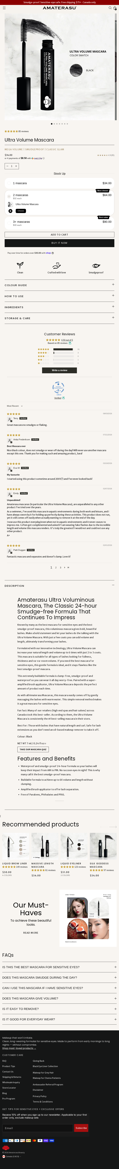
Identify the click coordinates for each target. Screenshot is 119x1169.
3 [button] (60, 567)
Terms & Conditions (43, 1101)
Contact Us (7, 1071)
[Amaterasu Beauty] (59, 7)
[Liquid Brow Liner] (15, 846)
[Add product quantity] (7, 166)
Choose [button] (21, 211)
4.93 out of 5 (67, 340)
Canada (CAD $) (12, 1157)
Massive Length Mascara (42, 865)
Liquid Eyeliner (71, 863)
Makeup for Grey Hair (43, 1072)
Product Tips (8, 1066)
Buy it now (59, 243)
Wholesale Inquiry (11, 1082)
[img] (13, 414)
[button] (11, 131)
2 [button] (55, 567)
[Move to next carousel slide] (113, 827)
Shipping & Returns (11, 1077)
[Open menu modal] (4, 8)
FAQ (4, 1061)
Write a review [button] (59, 370)
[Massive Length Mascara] (44, 846)
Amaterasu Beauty (17, 1152)
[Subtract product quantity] (16, 166)
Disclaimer (38, 1090)
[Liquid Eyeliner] (74, 846)
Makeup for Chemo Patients (47, 1078)
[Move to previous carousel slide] (104, 827)
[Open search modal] (110, 8)
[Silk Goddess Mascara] (103, 846)
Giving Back (38, 1061)
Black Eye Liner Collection (45, 1066)
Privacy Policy (39, 1096)
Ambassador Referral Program (48, 1084)
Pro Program (8, 1098)
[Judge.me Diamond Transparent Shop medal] (58, 387)
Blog (4, 1093)
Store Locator (9, 1087)
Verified (57, 398)
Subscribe (81, 1128)
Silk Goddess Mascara (99, 865)
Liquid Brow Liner (14, 863)
